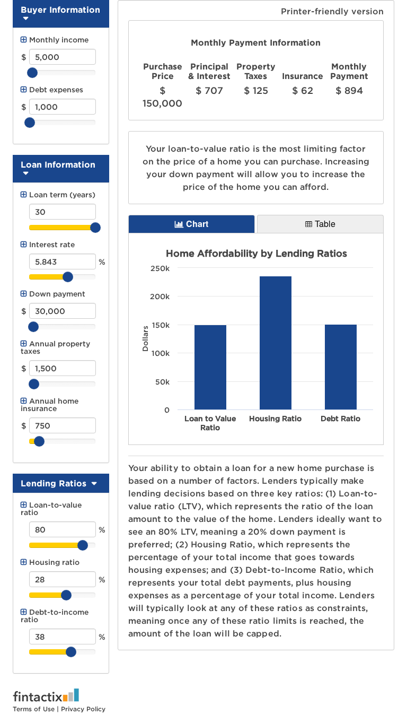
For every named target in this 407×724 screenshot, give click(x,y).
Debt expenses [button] (56, 89)
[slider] (62, 72)
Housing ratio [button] (54, 562)
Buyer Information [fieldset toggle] (60, 9)
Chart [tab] (197, 223)
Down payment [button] (57, 294)
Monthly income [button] (59, 39)
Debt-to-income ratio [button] (55, 615)
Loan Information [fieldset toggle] (58, 164)
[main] (256, 70)
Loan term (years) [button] (62, 194)
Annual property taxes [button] (55, 347)
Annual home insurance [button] (49, 404)
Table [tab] (325, 223)
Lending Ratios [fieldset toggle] (55, 483)
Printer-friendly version (332, 11)
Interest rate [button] (52, 244)
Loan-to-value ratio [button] (51, 508)
